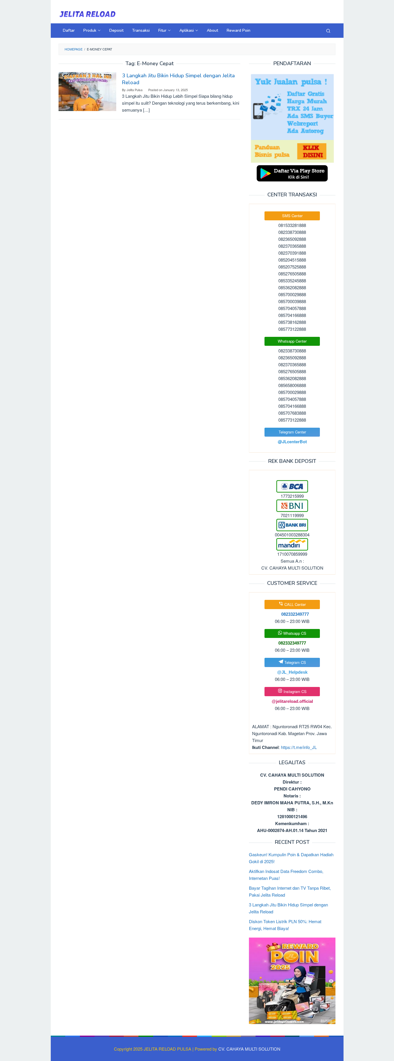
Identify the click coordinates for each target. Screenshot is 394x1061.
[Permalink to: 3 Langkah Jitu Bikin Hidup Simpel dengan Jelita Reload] (87, 91)
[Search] (328, 30)
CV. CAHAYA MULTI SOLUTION (249, 1049)
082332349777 (292, 643)
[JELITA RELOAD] (87, 13)
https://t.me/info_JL (299, 747)
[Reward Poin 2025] (292, 980)
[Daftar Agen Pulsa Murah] (292, 118)
